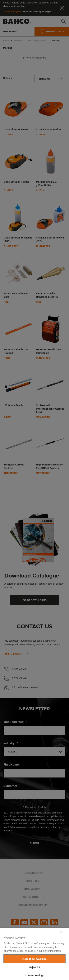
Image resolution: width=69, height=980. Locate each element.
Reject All (34, 967)
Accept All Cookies (34, 959)
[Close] (61, 932)
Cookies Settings (34, 975)
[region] (34, 953)
